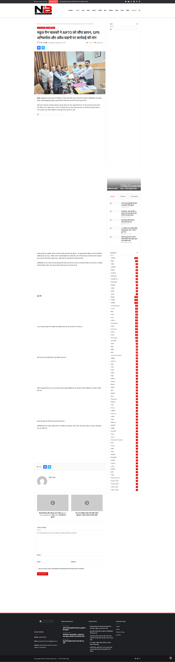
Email (39, 561)
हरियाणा (113, 378)
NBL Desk (42, 42)
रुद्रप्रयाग (113, 273)
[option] (124, 181)
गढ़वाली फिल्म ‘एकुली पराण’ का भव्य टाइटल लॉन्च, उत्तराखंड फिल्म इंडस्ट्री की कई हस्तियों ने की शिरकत (101, 649)
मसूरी (112, 375)
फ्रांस (112, 451)
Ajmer (112, 437)
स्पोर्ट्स (116, 10)
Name (39, 555)
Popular (112, 196)
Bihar (112, 396)
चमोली (112, 264)
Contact (134, 10)
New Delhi (114, 338)
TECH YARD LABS (64, 658)
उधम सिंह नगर (114, 279)
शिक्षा (105, 10)
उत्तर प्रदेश (113, 340)
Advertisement (115, 478)
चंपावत (112, 294)
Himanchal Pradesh (116, 440)
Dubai (112, 408)
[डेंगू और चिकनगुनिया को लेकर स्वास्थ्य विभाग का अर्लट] (115, 222)
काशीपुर (112, 428)
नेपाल (112, 443)
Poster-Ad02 (115, 484)
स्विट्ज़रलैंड (113, 457)
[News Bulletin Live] (43, 10)
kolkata (113, 463)
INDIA (112, 326)
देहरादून (53, 27)
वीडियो (127, 10)
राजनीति (100, 10)
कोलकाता (113, 469)
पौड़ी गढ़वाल (113, 276)
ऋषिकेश (113, 358)
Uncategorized (47, 24)
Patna (112, 445)
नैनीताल (113, 270)
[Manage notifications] (170, 658)
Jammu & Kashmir (116, 355)
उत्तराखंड (70, 10)
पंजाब (112, 405)
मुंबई (112, 390)
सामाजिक (111, 10)
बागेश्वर (112, 291)
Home (40, 24)
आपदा (112, 367)
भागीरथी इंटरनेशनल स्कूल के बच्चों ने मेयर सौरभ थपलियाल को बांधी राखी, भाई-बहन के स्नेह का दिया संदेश (82, 1)
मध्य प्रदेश (113, 431)
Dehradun (114, 329)
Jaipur (113, 466)
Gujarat (113, 381)
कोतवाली (113, 454)
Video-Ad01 (114, 487)
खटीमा (112, 448)
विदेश (112, 352)
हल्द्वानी (112, 373)
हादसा (112, 364)
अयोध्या (112, 416)
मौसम (112, 346)
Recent (123, 196)
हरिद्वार (112, 261)
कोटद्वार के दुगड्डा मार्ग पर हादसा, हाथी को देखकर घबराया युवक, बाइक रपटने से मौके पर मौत (129, 239)
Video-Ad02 (115, 490)
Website (73, 561)
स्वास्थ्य (122, 10)
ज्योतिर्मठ (113, 410)
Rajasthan (114, 399)
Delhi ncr (113, 413)
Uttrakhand (114, 323)
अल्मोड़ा (112, 288)
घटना (112, 317)
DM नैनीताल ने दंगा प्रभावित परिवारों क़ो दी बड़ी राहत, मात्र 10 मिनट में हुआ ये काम (123, 187)
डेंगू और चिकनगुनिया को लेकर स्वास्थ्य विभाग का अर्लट (127, 221)
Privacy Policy (120, 632)
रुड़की (112, 419)
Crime (77, 10)
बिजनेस (112, 384)
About (118, 629)
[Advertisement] (70, 281)
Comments (134, 196)
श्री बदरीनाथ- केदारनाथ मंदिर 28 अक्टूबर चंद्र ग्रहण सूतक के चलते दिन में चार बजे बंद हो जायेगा (129, 213)
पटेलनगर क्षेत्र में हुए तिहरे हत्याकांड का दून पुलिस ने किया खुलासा (129, 204)
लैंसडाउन (113, 402)
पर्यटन (83, 10)
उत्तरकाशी (113, 267)
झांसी (112, 472)
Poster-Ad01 (115, 481)
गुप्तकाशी (113, 425)
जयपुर (112, 475)
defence (113, 361)
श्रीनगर (113, 387)
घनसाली (113, 460)
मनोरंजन (94, 10)
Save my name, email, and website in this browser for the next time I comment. (61, 568)
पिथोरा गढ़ (113, 422)
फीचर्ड (88, 10)
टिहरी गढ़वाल (114, 282)
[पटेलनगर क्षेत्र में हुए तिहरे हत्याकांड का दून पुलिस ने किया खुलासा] (115, 205)
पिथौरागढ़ (113, 285)
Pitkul (112, 434)
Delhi (112, 370)
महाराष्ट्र (113, 393)
